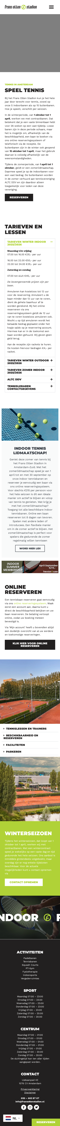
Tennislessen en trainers (26, 728)
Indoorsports (30, 975)
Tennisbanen (30, 961)
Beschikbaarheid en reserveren (21, 737)
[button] (51, 7)
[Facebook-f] (23, 1107)
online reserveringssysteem (30, 603)
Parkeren (13, 751)
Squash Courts (30, 965)
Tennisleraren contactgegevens (21, 387)
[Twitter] (36, 1107)
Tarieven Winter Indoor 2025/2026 (26, 243)
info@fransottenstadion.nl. (24, 873)
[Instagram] (30, 1107)
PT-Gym (30, 968)
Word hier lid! (30, 548)
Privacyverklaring (30, 1089)
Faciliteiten (15, 744)
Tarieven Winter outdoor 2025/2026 (28, 362)
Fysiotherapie (30, 971)
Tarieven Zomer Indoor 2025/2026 (26, 371)
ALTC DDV (14, 379)
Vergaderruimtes (30, 978)
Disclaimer (30, 1092)
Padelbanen (30, 958)
